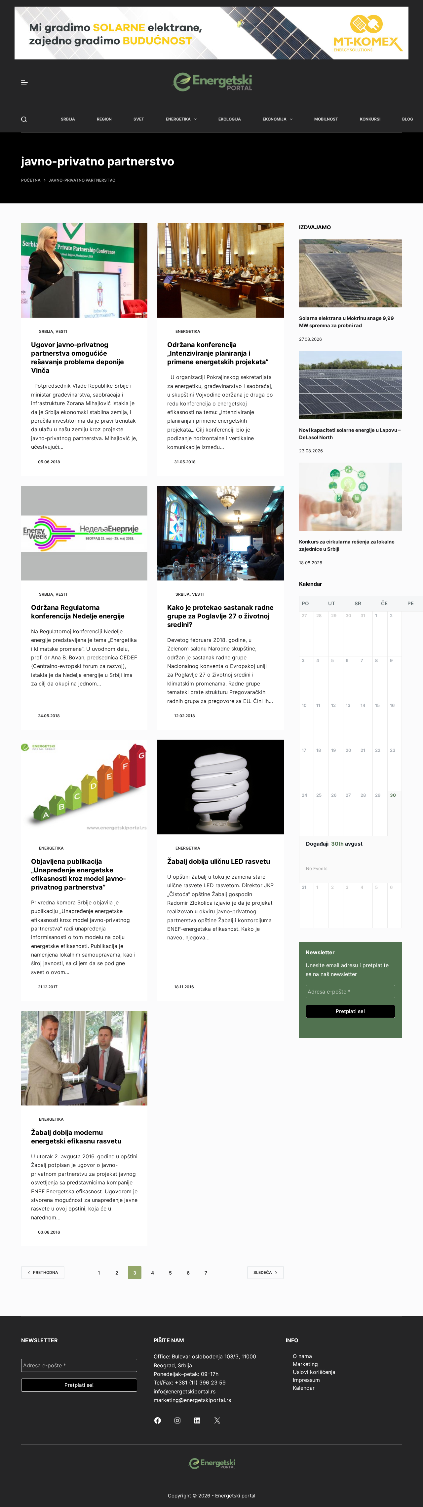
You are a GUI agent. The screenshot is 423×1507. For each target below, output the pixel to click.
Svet (139, 119)
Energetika (178, 119)
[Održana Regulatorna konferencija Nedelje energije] (84, 533)
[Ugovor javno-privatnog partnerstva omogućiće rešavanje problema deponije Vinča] (84, 270)
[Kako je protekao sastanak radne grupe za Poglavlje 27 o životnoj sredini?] (220, 533)
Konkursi (370, 119)
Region (104, 119)
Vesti (61, 331)
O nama (302, 1356)
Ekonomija (275, 119)
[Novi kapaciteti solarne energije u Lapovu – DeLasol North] (350, 385)
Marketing (305, 1364)
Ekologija (229, 119)
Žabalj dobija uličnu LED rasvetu (218, 861)
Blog (407, 119)
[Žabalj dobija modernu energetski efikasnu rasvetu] (84, 1058)
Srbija (68, 119)
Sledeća (262, 1272)
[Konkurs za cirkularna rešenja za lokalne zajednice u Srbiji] (350, 497)
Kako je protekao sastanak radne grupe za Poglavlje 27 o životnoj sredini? (220, 616)
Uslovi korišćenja (314, 1372)
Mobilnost (326, 119)
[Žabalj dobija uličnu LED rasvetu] (220, 787)
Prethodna (45, 1272)
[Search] (24, 119)
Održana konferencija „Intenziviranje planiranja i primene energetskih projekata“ (217, 353)
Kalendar (304, 1387)
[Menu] (24, 82)
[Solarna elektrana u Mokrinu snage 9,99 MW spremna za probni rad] (350, 273)
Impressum (306, 1380)
